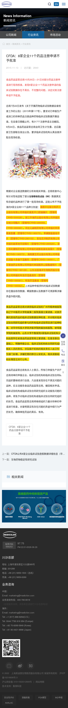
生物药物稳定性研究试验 (24, 459)
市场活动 (55, 35)
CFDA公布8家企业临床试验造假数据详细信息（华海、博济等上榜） (38, 453)
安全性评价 (9, 697)
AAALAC (9, 702)
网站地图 (40, 681)
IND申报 (59, 697)
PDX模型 (42, 697)
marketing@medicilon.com (21, 595)
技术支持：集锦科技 (11, 685)
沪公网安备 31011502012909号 (17, 681)
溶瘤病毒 (26, 697)
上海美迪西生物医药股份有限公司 (27, 673)
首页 (8, 44)
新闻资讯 (16, 44)
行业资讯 (33, 35)
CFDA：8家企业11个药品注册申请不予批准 (19, 430)
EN (56, 4)
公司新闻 (11, 35)
